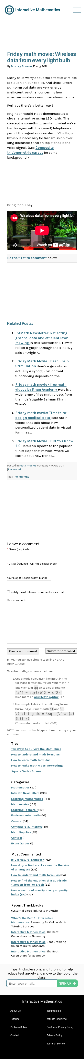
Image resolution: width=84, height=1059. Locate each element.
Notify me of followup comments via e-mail (37, 592)
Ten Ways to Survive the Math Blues (36, 749)
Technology (21, 476)
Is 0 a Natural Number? (27, 859)
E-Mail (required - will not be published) (32, 563)
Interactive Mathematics (28, 932)
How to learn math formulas (31, 760)
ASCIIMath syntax (46, 697)
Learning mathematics (27, 799)
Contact (16, 837)
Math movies (27, 465)
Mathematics (20, 787)
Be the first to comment (27, 258)
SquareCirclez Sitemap (27, 771)
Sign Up (65, 983)
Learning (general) (24, 810)
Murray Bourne (21, 66)
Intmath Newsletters (25, 793)
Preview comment (23, 651)
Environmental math (25, 815)
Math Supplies (21, 832)
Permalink (15, 469)
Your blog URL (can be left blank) (27, 577)
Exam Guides (20, 843)
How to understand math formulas (35, 754)
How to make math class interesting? (37, 765)
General (16, 821)
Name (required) (18, 549)
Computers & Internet (26, 826)
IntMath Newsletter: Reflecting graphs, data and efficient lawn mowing (41, 338)
